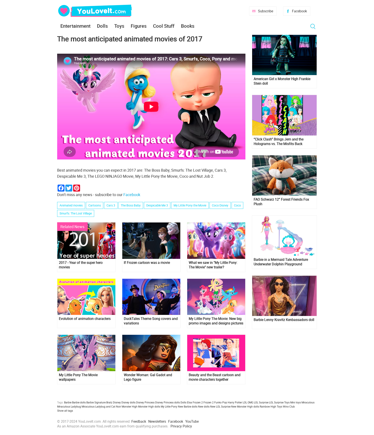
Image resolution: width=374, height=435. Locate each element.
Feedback (138, 421)
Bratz (109, 402)
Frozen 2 (208, 402)
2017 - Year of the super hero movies (81, 264)
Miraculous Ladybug (69, 406)
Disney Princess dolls (167, 402)
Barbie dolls (79, 402)
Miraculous (307, 402)
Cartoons (94, 205)
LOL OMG (248, 402)
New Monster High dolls (245, 406)
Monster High (129, 406)
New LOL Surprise (220, 406)
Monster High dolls (149, 406)
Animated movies (71, 205)
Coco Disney (220, 205)
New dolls (204, 406)
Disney (117, 402)
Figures (139, 26)
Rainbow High (268, 406)
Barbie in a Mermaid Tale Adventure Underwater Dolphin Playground (281, 261)
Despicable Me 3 (157, 205)
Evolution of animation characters (85, 318)
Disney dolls (128, 402)
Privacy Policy (181, 426)
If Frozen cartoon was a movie (147, 262)
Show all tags (65, 410)
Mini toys (295, 402)
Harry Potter (235, 402)
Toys (119, 26)
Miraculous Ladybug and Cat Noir (101, 406)
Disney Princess (145, 402)
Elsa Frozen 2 (195, 402)
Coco (237, 205)
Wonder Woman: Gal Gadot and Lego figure (148, 377)
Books (187, 26)
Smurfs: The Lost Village (76, 213)
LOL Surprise (261, 402)
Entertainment (75, 26)
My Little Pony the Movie (190, 205)
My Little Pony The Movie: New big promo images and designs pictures (216, 320)
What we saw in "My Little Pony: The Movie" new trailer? (213, 264)
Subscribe (265, 11)
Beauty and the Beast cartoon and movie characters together (214, 377)
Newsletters (157, 421)
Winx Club (289, 406)
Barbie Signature (96, 402)
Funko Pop (220, 402)
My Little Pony (169, 406)
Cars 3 (110, 205)
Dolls (102, 26)
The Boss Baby (131, 205)
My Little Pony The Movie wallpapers (78, 377)
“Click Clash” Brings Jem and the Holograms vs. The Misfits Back (278, 141)
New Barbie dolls (187, 406)
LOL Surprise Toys (279, 402)
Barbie (67, 402)
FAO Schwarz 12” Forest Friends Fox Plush (281, 201)
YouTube (192, 421)
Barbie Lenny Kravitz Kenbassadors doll (284, 319)
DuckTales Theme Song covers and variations (151, 320)
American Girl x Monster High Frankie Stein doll (282, 81)
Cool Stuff (163, 26)
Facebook (299, 11)
